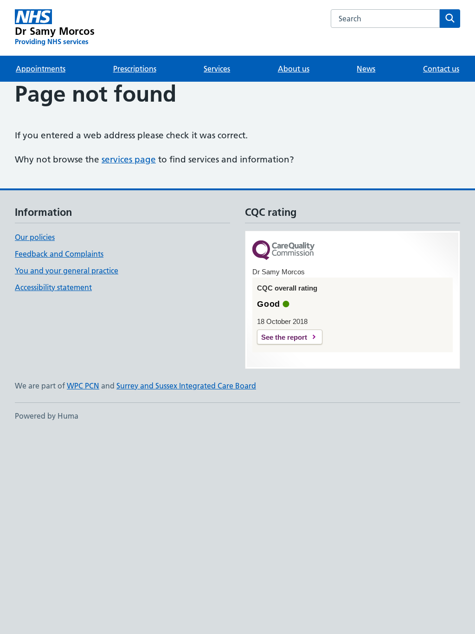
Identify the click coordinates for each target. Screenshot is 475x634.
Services (217, 68)
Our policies (35, 237)
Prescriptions (134, 68)
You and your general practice (66, 270)
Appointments (40, 68)
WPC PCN (83, 385)
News (366, 68)
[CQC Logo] (283, 250)
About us (293, 68)
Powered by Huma (46, 416)
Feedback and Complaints (59, 254)
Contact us (441, 68)
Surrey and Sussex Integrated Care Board (186, 385)
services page (129, 159)
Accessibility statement (53, 287)
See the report (284, 337)
